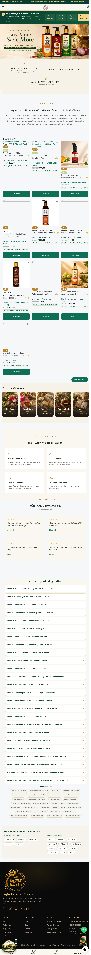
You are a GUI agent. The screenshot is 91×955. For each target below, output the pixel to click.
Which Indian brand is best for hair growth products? (29, 746)
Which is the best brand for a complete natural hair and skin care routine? (38, 778)
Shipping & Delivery (53, 919)
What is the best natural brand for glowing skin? (27, 626)
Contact (27, 926)
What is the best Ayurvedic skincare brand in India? (28, 594)
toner (62, 850)
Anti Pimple (61, 846)
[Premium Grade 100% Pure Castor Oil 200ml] (16, 274)
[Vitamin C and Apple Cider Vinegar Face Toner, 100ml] (16, 335)
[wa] (26, 907)
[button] (16, 194)
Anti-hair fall (71, 837)
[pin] (21, 907)
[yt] (16, 907)
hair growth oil (52, 850)
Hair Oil (14, 160)
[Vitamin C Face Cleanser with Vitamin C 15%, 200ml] (45, 212)
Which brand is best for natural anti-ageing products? (29, 698)
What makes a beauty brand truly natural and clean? (29, 738)
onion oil (72, 846)
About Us (27, 919)
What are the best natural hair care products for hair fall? (30, 610)
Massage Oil (46, 299)
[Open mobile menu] (3, 7)
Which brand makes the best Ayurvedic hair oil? (27, 666)
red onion (60, 837)
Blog (26, 923)
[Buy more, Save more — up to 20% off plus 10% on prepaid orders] (9, 946)
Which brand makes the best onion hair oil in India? (28, 602)
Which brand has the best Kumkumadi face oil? (27, 634)
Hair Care (6, 160)
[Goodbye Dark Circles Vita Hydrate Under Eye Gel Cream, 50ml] (74, 212)
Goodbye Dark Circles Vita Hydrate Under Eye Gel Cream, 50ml (71, 232)
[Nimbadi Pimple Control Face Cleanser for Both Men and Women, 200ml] (16, 212)
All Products (7, 934)
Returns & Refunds (53, 923)
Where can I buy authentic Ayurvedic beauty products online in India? (36, 674)
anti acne (51, 846)
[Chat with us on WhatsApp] (84, 930)
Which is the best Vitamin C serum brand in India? (28, 650)
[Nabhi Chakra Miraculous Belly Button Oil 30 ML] (45, 274)
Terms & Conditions (53, 930)
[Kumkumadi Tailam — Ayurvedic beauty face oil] (45, 41)
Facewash (17, 241)
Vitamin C (64, 842)
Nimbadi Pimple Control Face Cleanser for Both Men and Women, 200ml (14, 236)
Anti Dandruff (52, 842)
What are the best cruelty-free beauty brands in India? (29, 642)
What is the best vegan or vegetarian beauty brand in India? (32, 706)
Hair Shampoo (46, 163)
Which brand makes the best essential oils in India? (28, 714)
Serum (74, 182)
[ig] (10, 907)
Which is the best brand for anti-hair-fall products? (28, 682)
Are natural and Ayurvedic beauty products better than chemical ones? (37, 770)
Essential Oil (9, 837)
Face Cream (76, 237)
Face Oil (16, 303)
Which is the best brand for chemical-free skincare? (28, 618)
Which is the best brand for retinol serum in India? (28, 730)
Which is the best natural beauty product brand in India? (30, 586)
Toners (15, 360)
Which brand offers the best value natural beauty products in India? (35, 762)
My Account (28, 930)
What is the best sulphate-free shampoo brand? (27, 658)
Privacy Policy (51, 926)
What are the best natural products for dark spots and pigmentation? (36, 722)
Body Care (36, 299)
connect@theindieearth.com (77, 919)
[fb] (5, 907)
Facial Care (66, 182)
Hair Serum (74, 299)
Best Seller (22, 160)
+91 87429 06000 (74, 923)
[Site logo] (45, 7)
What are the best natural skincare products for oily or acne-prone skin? (37, 754)
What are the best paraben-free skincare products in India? (31, 690)
